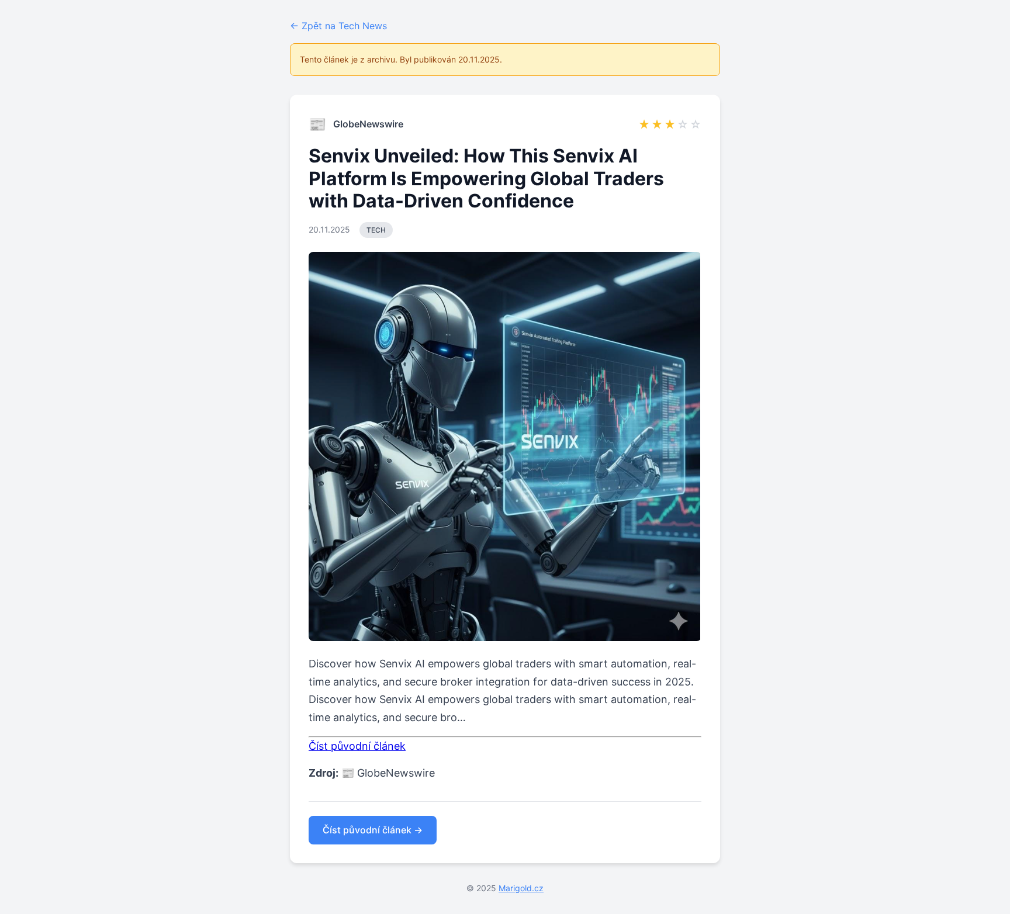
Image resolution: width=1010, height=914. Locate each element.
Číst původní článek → (373, 830)
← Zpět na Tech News (338, 26)
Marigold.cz (521, 888)
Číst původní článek (357, 746)
